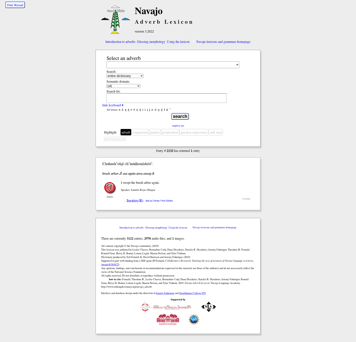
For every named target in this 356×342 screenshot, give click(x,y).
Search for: (114, 91)
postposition (170, 132)
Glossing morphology (151, 41)
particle (155, 132)
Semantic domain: (118, 81)
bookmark (246, 198)
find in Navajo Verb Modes (159, 201)
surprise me (178, 125)
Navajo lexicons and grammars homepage (223, 41)
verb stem (216, 132)
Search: (111, 71)
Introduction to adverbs (120, 41)
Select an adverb (124, 57)
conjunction (140, 132)
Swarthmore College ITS (192, 293)
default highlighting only (115, 139)
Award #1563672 (109, 264)
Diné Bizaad (15, 5)
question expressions (193, 132)
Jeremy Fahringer (165, 293)
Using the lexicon (178, 41)
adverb (126, 132)
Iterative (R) (135, 200)
